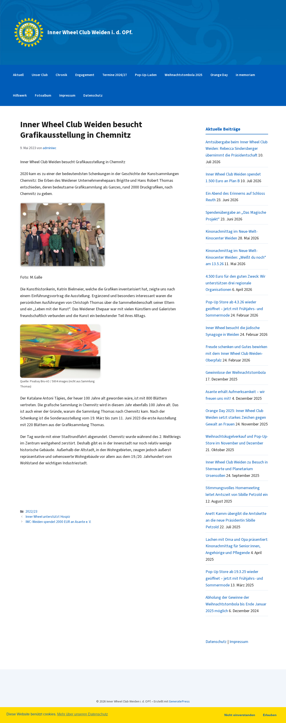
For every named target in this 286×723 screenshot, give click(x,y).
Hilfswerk (20, 95)
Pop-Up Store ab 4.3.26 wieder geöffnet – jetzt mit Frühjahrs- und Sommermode (234, 308)
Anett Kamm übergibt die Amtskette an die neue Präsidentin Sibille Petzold (236, 520)
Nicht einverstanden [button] (239, 715)
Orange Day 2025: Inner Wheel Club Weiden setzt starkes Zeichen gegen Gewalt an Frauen (236, 417)
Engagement (84, 75)
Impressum (67, 95)
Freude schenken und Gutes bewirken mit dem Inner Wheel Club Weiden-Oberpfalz (236, 353)
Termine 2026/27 (114, 75)
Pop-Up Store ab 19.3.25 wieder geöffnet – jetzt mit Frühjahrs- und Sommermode (234, 578)
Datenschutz (93, 95)
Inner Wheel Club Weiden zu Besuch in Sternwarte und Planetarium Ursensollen (237, 468)
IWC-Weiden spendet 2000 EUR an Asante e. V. (58, 521)
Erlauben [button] (270, 715)
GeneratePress (179, 701)
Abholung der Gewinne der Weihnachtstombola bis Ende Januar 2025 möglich (236, 604)
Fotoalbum (43, 95)
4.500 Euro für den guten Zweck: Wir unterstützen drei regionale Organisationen (235, 283)
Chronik (61, 75)
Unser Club (40, 75)
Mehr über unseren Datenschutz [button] (82, 714)
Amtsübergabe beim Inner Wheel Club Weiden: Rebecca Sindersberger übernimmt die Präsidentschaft (236, 148)
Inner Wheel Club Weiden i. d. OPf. (90, 32)
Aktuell (18, 75)
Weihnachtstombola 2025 (183, 75)
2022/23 (31, 511)
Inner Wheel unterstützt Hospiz (47, 516)
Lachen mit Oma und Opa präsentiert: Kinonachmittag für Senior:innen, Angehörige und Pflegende (237, 546)
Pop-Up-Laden (146, 75)
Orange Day (219, 75)
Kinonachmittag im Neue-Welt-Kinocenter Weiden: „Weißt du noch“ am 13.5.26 (236, 257)
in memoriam (245, 75)
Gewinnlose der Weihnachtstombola (236, 372)
